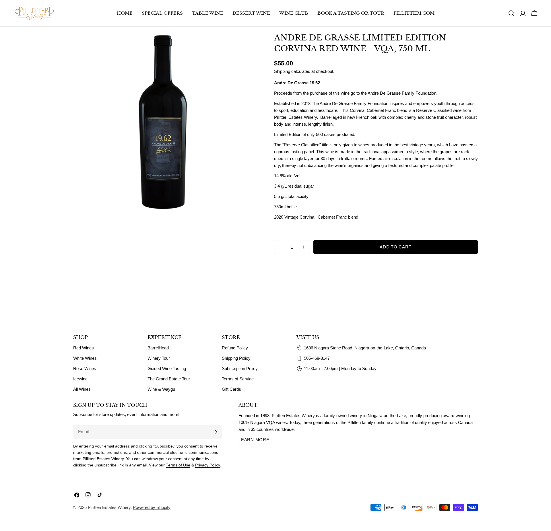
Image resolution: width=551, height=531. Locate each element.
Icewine (80, 378)
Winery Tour (159, 358)
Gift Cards (231, 389)
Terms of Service (238, 378)
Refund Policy (235, 347)
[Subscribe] (216, 432)
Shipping (282, 71)
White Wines (85, 358)
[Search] (511, 13)
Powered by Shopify (151, 507)
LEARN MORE (253, 439)
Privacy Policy (207, 465)
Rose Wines (84, 368)
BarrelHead (158, 347)
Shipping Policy (236, 358)
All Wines (82, 389)
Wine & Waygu (161, 389)
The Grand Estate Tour (169, 378)
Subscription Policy (240, 368)
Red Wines (83, 347)
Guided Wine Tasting (167, 368)
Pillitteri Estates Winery (109, 507)
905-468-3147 (317, 358)
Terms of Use (178, 465)
